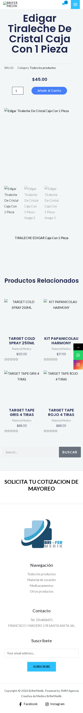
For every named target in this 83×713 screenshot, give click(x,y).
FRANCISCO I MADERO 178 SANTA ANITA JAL (41, 625)
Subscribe (41, 666)
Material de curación (41, 580)
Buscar (69, 452)
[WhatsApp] (78, 355)
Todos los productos (43, 68)
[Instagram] (78, 365)
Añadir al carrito (49, 91)
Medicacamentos (41, 585)
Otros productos (41, 591)
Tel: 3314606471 (41, 620)
